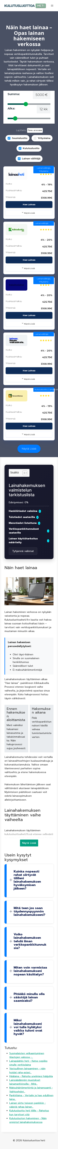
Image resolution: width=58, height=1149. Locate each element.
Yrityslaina (44, 138)
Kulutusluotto (31, 148)
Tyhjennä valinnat (23, 551)
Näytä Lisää (29, 213)
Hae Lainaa (29, 204)
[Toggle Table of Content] (23, 472)
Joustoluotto (19, 138)
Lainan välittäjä (31, 158)
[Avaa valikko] (52, 5)
